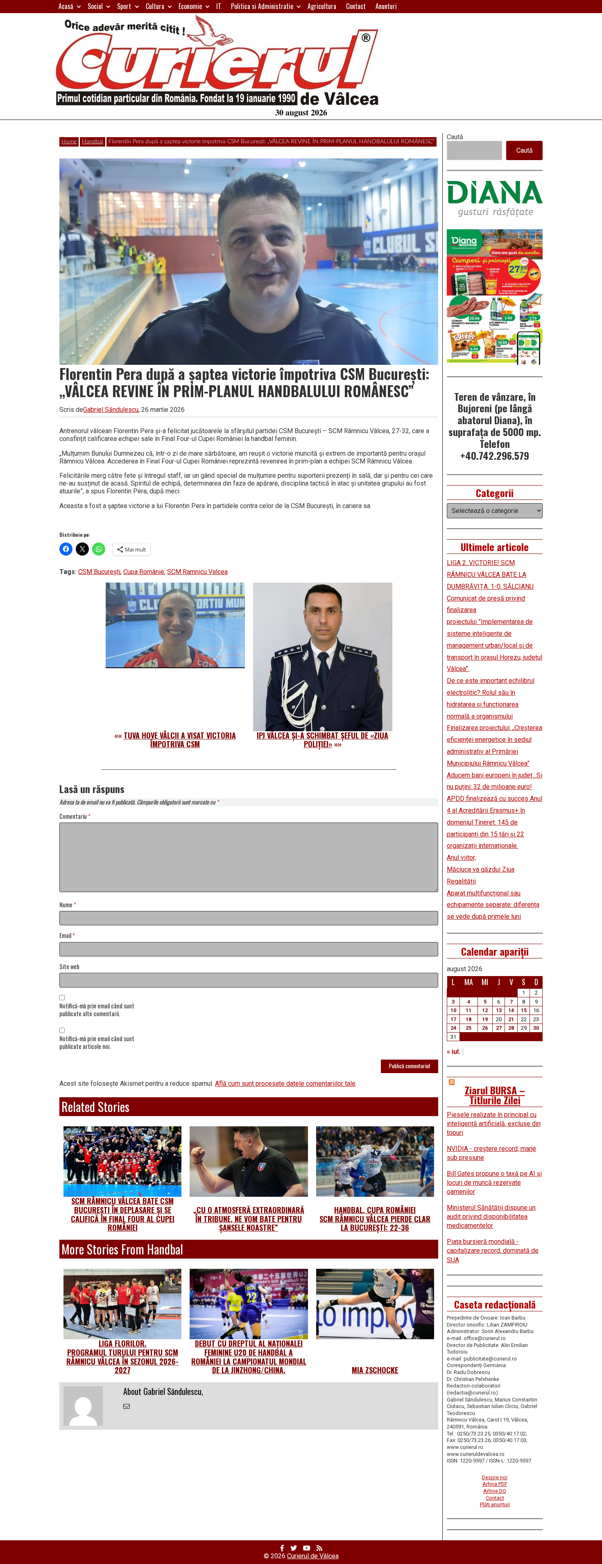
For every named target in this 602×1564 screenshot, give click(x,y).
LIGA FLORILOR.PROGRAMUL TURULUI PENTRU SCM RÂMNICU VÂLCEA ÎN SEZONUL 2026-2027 (122, 1356)
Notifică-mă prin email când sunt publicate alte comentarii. (96, 1010)
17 (453, 1019)
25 (468, 1028)
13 (499, 1010)
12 (485, 1010)
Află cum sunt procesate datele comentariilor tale (285, 1083)
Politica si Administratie (262, 6)
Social (95, 6)
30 (536, 1028)
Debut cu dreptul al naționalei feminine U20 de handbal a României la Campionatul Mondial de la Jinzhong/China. (248, 1356)
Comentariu (75, 816)
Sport (124, 6)
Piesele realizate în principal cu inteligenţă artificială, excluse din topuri (494, 1124)
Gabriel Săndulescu (110, 410)
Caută (455, 137)
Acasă (66, 6)
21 (511, 1019)
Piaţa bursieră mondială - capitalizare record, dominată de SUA (493, 1251)
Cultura (155, 6)
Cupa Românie (143, 572)
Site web (69, 967)
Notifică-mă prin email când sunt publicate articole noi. (96, 1043)
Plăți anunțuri (495, 1504)
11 (468, 1010)
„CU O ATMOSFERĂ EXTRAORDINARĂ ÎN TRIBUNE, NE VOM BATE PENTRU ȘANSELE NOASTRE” (248, 1219)
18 (468, 1019)
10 (453, 1010)
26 (485, 1028)
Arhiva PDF (494, 1484)
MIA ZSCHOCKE (375, 1370)
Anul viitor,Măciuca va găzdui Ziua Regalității (480, 869)
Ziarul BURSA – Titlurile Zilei (495, 1095)
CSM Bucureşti (99, 572)
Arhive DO (494, 1491)
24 (453, 1028)
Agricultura (322, 6)
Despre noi (494, 1477)
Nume (67, 905)
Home (69, 142)
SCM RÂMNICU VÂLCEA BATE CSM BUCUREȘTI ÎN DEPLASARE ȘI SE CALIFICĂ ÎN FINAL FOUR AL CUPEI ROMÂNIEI (122, 1214)
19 (485, 1019)
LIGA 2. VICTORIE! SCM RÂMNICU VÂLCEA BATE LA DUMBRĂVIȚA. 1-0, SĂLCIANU (490, 574)
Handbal (92, 142)
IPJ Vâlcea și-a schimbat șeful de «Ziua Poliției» (322, 740)
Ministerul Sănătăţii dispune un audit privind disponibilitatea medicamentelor (491, 1217)
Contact (356, 6)
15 (524, 1010)
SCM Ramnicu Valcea (197, 572)
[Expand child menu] (79, 6)
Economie (190, 6)
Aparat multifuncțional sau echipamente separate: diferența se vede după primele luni (493, 905)
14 (511, 1010)
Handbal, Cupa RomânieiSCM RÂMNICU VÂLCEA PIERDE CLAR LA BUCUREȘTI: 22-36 (374, 1219)
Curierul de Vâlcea (313, 1556)
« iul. (453, 1051)
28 (511, 1028)
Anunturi (386, 6)
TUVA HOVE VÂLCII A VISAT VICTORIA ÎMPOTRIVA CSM (180, 740)
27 (499, 1028)
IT (218, 6)
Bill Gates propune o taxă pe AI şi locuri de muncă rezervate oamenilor (494, 1183)
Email (67, 936)
